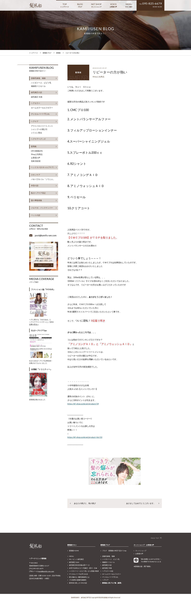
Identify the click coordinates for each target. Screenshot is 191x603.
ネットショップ (140, 551)
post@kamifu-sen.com (46, 571)
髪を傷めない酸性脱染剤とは (79, 577)
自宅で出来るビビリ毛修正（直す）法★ (83, 568)
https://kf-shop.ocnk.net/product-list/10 (84, 437)
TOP (64, 5)
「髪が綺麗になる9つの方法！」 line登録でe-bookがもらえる (151, 560)
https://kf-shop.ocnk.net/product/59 (83, 404)
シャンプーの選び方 (39, 129)
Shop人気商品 (36, 154)
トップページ (33, 53)
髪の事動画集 (36, 200)
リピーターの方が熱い (72, 53)
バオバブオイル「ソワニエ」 (43, 179)
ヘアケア (34, 121)
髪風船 (58, 53)
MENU (128, 5)
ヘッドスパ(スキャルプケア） (43, 167)
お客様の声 (35, 158)
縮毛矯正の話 (36, 92)
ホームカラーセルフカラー (42, 108)
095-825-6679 (152, 3)
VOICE (113, 5)
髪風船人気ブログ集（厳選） (112, 583)
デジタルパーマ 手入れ (40, 114)
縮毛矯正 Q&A (74, 562)
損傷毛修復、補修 (38, 78)
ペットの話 (35, 215)
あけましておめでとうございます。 (140, 503)
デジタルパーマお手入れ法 (78, 574)
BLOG (80, 5)
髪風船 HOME (74, 551)
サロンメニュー (43, 265)
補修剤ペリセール (38, 86)
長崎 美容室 (36, 161)
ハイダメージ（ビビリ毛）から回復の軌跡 (84, 571)
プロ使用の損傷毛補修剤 (77, 580)
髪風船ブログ (47, 53)
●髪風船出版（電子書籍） (143, 566)
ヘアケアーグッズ (38, 139)
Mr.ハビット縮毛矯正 (76, 559)
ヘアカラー (35, 103)
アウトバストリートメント (42, 126)
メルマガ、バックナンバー (42, 208)
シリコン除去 (36, 133)
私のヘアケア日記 (38, 193)
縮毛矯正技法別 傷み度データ (79, 565)
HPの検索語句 (37, 151)
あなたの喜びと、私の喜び (85, 503)
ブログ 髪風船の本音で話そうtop (114, 551)
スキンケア (35, 175)
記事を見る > (34, 324)
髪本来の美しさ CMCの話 (78, 583)
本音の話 (34, 185)
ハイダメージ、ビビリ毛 (41, 83)
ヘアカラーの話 (107, 571)
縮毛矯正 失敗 (36, 97)
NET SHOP (96, 5)
